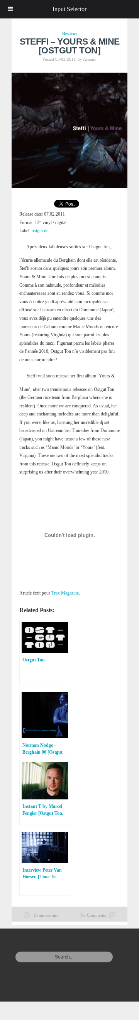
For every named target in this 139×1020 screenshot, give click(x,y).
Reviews (69, 33)
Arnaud (90, 59)
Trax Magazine (65, 593)
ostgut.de (40, 230)
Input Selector (69, 9)
